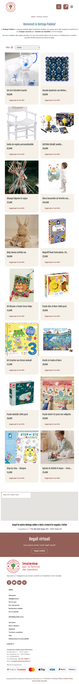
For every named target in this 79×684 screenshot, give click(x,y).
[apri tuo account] (58, 6)
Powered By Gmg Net (39, 681)
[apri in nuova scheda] (9, 582)
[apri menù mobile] (71, 6)
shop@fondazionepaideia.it (20, 661)
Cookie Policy (68, 678)
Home (33, 17)
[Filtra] (12, 47)
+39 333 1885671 (24, 659)
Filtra (8, 47)
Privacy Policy (57, 678)
